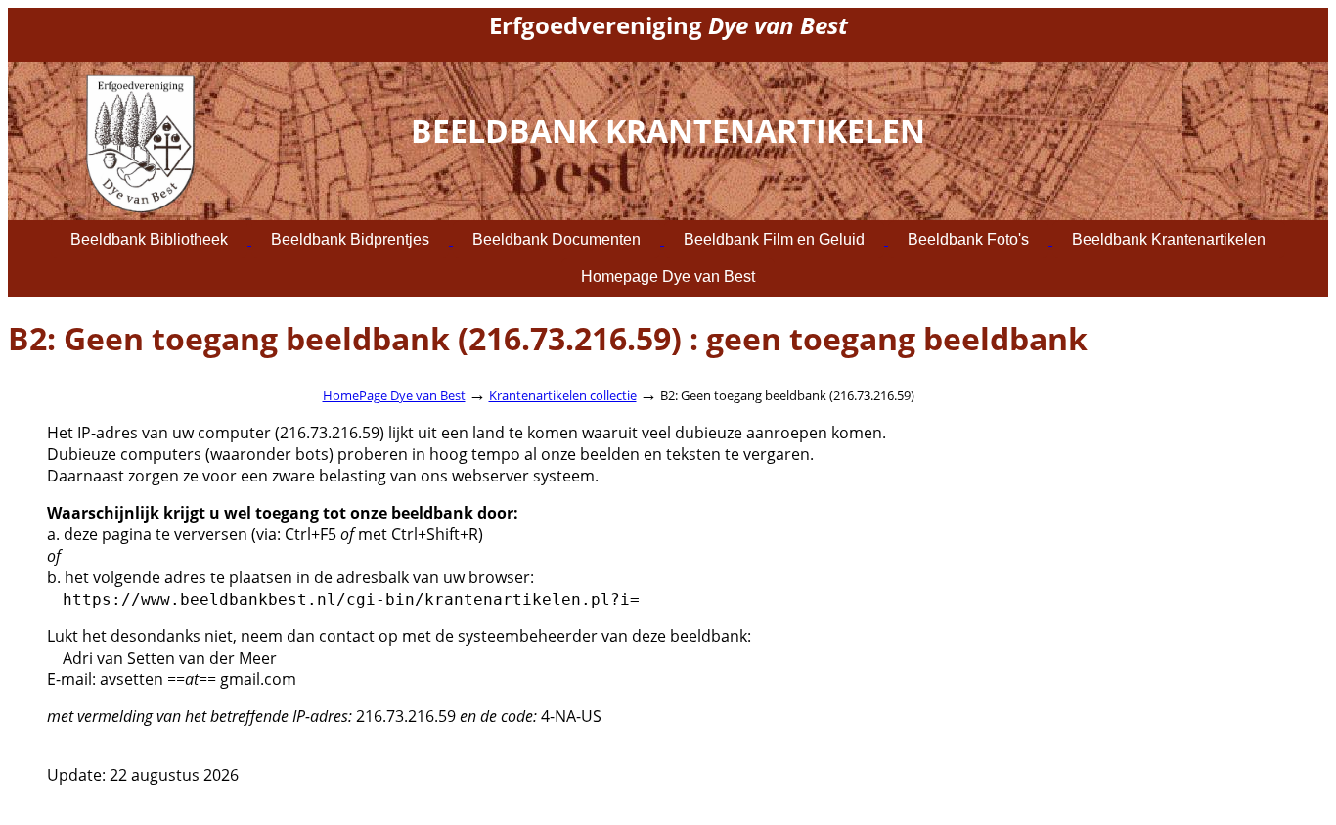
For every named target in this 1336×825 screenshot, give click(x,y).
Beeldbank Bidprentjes (350, 239)
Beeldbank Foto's (968, 239)
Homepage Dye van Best (668, 276)
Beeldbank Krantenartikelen (1169, 239)
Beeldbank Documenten (556, 239)
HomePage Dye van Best (394, 395)
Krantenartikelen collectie (563, 395)
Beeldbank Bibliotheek (149, 239)
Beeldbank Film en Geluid (774, 239)
